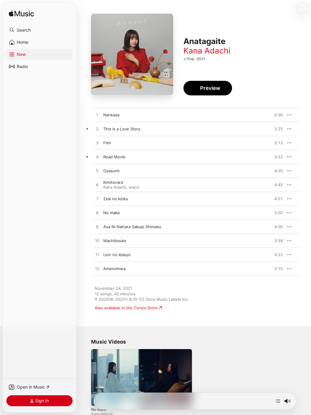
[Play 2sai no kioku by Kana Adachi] (97, 199)
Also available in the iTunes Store (126, 307)
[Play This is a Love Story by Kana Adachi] (97, 129)
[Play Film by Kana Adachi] (97, 143)
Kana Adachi (206, 50)
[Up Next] (278, 401)
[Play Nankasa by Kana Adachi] (97, 115)
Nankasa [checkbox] (111, 114)
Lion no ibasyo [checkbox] (117, 254)
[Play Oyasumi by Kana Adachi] (97, 171)
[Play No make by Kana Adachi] (97, 213)
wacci (134, 187)
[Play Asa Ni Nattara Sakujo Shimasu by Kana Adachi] (97, 227)
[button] (39, 30)
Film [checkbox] (107, 142)
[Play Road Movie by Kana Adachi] (97, 157)
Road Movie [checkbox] (114, 156)
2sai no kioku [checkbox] (115, 198)
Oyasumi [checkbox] (111, 170)
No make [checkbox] (111, 212)
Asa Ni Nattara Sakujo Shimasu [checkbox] (132, 226)
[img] (21, 13)
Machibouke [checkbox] (114, 240)
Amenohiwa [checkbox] (114, 268)
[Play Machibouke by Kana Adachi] (97, 241)
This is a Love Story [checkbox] (121, 128)
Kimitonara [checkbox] (113, 182)
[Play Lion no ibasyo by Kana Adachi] (97, 255)
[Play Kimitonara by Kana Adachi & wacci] (97, 185)
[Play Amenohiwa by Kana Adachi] (97, 269)
